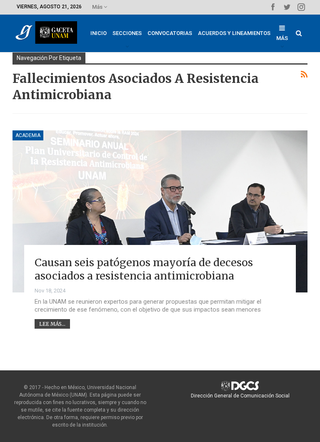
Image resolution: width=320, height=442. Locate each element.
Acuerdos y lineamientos (234, 33)
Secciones (127, 33)
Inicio (98, 33)
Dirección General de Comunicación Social (240, 396)
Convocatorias (170, 33)
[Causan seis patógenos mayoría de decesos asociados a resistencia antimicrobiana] (160, 211)
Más (98, 7)
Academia (27, 135)
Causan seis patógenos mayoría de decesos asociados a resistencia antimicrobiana (144, 269)
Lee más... (52, 324)
